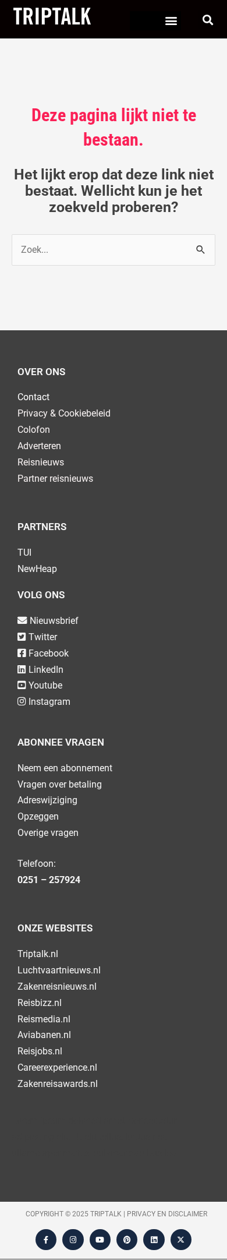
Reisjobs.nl (39, 1051)
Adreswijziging (47, 800)
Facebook (49, 653)
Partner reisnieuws (55, 478)
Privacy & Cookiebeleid (64, 413)
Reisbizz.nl (39, 1002)
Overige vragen (48, 832)
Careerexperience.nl (57, 1067)
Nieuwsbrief (54, 620)
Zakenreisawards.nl (57, 1083)
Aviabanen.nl (44, 1034)
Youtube (45, 685)
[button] (171, 20)
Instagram (49, 701)
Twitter (43, 637)
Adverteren (39, 445)
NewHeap (37, 568)
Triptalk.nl (37, 953)
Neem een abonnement (64, 768)
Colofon (33, 429)
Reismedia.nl (43, 1019)
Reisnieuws (40, 462)
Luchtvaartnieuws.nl (59, 970)
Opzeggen (38, 816)
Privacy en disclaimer (167, 1214)
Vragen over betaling (59, 784)
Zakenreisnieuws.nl (57, 986)
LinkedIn (46, 669)
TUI (24, 552)
